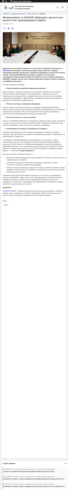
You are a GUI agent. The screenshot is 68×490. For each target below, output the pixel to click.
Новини (6, 204)
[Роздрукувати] (4, 28)
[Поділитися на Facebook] (8, 28)
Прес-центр (32, 14)
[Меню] (62, 7)
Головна (6, 14)
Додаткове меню (18, 14)
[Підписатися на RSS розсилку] (12, 28)
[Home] (29, 7)
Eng (6, 1)
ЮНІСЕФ (6, 70)
